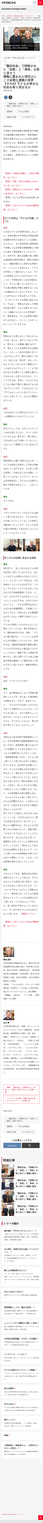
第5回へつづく (28, 914)
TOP (3, 16)
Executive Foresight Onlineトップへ (11, 1514)
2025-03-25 (7, 90)
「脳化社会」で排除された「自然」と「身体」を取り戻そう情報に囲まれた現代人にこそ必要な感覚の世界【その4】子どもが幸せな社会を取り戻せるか (21, 76)
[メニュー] (40, 2)
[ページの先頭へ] (40, 1517)
